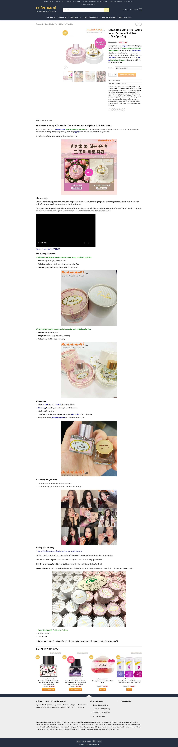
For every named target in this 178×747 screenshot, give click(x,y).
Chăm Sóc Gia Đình (125, 17)
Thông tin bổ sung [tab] (46, 120)
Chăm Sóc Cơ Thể (75, 17)
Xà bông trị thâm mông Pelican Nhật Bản (102, 681)
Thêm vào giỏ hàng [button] (48, 689)
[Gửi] (106, 10)
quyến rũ (61, 417)
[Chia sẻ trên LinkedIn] (123, 109)
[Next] (102, 48)
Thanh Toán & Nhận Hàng (89, 4)
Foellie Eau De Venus (119, 88)
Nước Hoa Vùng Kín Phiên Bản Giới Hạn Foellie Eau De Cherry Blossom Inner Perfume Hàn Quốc (75, 682)
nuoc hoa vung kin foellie (118, 94)
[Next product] (136, 24)
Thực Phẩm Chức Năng (109, 17)
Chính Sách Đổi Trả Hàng (73, 1)
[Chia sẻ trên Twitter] (113, 109)
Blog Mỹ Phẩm (60, 1)
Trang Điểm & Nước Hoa (91, 17)
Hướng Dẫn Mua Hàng (116, 1)
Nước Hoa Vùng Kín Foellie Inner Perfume (53, 630)
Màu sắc (110, 68)
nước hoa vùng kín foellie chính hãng (122, 96)
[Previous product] (140, 24)
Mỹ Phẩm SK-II (50, 17)
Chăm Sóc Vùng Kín (66, 24)
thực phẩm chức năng (109, 722)
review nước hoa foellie (129, 101)
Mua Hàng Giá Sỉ (128, 1)
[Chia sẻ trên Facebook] (110, 109)
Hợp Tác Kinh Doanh (102, 1)
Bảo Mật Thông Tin (49, 1)
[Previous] (66, 48)
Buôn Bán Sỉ (46, 8)
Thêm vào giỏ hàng (127, 75)
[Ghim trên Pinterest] (120, 109)
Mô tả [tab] (37, 120)
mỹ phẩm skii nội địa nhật (86, 722)
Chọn (129, 689)
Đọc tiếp (102, 689)
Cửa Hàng (84, 1)
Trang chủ (39, 24)
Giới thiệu (92, 1)
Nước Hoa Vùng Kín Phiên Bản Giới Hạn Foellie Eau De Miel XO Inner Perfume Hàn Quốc (48, 682)
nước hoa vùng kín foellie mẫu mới (117, 99)
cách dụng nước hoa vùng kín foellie (121, 86)
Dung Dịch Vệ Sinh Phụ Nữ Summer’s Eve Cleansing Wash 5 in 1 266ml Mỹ (129, 681)
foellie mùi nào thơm (131, 88)
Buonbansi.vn (126, 701)
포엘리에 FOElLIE (54, 249)
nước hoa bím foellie (121, 92)
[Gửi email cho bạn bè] (116, 109)
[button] (124, 9)
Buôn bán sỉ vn (41, 722)
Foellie (38, 202)
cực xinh (111, 57)
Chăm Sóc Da (62, 17)
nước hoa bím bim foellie (126, 90)
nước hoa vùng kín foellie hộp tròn (130, 98)
